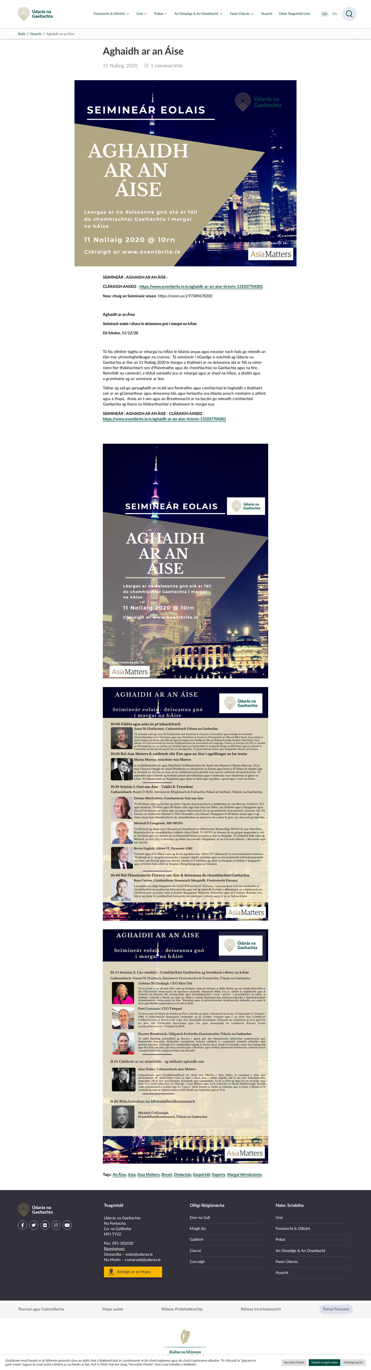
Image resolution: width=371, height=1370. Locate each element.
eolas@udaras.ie (139, 1254)
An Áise (119, 1175)
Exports (218, 1175)
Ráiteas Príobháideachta (182, 1309)
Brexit (166, 1175)
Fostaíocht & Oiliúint (293, 1229)
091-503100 (122, 1244)
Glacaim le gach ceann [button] (324, 1362)
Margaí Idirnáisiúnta (244, 1175)
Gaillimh (196, 1240)
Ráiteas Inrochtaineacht (261, 1309)
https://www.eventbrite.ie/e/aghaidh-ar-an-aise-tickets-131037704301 (201, 287)
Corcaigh (197, 1262)
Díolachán (182, 1175)
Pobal (280, 1240)
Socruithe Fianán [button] (294, 1362)
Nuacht (35, 34)
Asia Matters (148, 1175)
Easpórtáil (201, 1175)
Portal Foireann (336, 1309)
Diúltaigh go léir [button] (353, 1362)
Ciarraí (195, 1251)
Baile (21, 34)
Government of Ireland (185, 1343)
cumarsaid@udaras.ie (143, 1260)
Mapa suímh (112, 1309)
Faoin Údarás (287, 1262)
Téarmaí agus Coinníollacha (41, 1309)
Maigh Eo (198, 1229)
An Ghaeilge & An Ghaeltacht (300, 1251)
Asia (131, 1175)
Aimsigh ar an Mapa (134, 1272)
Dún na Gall (200, 1218)
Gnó (279, 1218)
